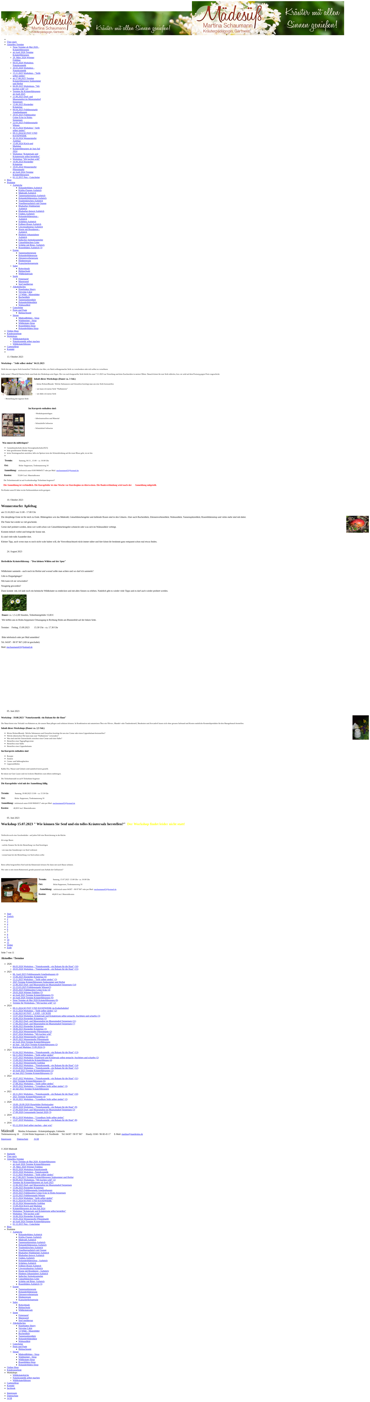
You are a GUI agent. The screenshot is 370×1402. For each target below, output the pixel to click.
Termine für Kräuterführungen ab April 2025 (33, 1182)
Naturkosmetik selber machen (26, 341)
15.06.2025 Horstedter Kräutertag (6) (30, 977)
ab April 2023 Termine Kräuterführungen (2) (33, 1070)
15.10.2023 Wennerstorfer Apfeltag (29, 1063)
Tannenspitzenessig (27, 253)
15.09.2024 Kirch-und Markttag (27, 1206)
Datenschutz (22, 1139)
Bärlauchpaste (24, 313)
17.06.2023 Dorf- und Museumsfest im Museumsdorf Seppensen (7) (44, 1023)
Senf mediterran (25, 284)
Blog (9, 180)
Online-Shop (13, 331)
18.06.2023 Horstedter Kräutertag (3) (30, 1029)
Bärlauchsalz (24, 271)
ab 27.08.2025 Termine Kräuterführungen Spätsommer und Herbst (27, 81)
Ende (9, 947)
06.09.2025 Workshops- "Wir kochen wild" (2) (26, 87)
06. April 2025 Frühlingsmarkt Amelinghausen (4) (35, 974)
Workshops (12, 336)
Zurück (10, 916)
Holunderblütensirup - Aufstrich (33, 1260)
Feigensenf (23, 279)
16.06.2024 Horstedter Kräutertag (28, 1216)
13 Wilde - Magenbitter (29, 294)
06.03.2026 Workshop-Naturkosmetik (23, 64)
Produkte (11, 182)
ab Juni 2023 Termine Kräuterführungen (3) (33, 1073)
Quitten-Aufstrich (26, 214)
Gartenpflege (13, 346)
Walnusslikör (24, 305)
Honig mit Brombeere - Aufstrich (33, 1271)
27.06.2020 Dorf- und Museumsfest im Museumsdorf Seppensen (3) (44, 1109)
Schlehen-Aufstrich (27, 221)
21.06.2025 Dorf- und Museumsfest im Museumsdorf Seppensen (27, 99)
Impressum (6, 1139)
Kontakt (10, 349)
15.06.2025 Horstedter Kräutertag (28, 1187)
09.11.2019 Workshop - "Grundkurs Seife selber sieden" (38, 1117)
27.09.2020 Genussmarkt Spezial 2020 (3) (32, 1112)
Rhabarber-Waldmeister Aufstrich (33, 1253)
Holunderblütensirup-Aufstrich (32, 198)
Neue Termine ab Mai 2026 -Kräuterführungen (26, 48)
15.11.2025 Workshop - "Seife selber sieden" (33, 1174)
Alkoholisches (19, 286)
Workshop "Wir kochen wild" (26, 159)
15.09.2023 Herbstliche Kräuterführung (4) (32, 1060)
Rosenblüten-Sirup (27, 326)
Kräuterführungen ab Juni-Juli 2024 (29, 1208)
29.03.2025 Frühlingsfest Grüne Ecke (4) (31, 990)
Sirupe (16, 315)
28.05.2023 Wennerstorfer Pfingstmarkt (31, 1039)
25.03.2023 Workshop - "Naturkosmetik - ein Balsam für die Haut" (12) (45, 1068)
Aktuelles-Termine (15, 44)
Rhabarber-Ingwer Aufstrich (31, 211)
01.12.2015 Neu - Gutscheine (26, 177)
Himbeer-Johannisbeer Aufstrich (33, 1273)
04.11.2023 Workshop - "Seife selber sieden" (33, 1055)
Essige (16, 250)
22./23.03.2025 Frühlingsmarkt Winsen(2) (32, 987)
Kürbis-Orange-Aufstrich (29, 190)
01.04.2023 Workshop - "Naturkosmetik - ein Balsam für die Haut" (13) (45, 1052)
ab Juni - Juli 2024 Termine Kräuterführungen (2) (35, 1044)
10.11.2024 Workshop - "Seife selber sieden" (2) (35, 1010)
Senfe (15, 276)
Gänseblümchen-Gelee (28, 242)
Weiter (10, 945)
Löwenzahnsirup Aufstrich (30, 227)
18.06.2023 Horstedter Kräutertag (28, 1026)
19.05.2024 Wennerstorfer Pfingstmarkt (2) (32, 1031)
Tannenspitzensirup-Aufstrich (31, 195)
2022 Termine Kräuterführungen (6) (29, 1081)
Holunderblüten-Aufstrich (30, 187)
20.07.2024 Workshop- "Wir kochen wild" (32, 1034)
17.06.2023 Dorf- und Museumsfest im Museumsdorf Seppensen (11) (44, 1021)
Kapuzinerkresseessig (28, 263)
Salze (15, 266)
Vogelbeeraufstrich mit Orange (32, 203)
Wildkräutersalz (25, 273)
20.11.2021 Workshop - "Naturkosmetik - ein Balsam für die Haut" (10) (45, 1094)
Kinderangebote (14, 333)
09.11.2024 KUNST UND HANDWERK (25, 134)
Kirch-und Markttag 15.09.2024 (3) (29, 1047)
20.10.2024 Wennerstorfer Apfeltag (29, 1203)
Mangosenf (23, 281)
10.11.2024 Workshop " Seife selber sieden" (33, 1198)
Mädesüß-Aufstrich (27, 193)
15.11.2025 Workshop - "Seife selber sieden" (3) (35, 979)
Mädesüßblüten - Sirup (28, 318)
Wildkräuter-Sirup (26, 323)
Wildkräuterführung (22, 344)
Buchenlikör (24, 297)
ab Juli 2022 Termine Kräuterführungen (31, 1089)
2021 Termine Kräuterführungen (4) (29, 1096)
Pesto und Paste (20, 310)
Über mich (12, 42)
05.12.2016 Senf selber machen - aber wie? (32, 1125)
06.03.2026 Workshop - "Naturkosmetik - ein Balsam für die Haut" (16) (45, 966)
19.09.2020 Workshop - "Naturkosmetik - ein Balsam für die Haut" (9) (45, 1107)
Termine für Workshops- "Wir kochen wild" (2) (34, 1003)
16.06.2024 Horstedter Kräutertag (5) (30, 1018)
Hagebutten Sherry (27, 289)
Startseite (11, 1154)
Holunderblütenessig (27, 255)
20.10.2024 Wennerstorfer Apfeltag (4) (30, 1037)
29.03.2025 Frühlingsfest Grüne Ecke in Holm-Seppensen (24, 117)
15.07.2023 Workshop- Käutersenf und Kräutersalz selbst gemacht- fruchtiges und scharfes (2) (56, 1057)
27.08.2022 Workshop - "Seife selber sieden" (33, 1083)
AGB (36, 1139)
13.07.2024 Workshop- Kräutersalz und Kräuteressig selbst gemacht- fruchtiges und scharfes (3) (56, 1016)
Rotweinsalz (24, 268)
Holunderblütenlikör (27, 302)
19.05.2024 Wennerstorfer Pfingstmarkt (31, 1219)
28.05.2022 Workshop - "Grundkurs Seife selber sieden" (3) (40, 1086)
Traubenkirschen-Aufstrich (30, 201)
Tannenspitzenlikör (27, 299)
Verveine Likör (25, 292)
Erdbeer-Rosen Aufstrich (29, 224)
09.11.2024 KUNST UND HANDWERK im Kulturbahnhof (41, 1008)
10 (8, 940)
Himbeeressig (24, 260)
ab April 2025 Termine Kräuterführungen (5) (33, 995)
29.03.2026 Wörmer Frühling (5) (28, 992)
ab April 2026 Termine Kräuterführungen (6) (33, 997)
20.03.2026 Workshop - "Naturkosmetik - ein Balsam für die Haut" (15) (45, 969)
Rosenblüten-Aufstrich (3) (30, 247)
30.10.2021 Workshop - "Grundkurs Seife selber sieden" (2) (40, 1099)
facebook (11, 1388)
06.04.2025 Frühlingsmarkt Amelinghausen (25, 110)
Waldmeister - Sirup (27, 320)
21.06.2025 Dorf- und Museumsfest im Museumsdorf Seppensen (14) (44, 984)
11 (8, 942)
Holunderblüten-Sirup (28, 328)
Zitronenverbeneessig (28, 258)
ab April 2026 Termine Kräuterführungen (23, 53)
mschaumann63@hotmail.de (67, 470)
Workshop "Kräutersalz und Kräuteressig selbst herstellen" (26, 155)
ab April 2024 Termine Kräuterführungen (23, 173)
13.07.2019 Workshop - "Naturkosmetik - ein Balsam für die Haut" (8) (45, 1120)
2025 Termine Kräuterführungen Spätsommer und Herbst (39, 982)
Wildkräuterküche (21, 339)
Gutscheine (18, 307)
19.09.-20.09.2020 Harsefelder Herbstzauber (33, 1104)
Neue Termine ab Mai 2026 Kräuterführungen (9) (35, 1000)
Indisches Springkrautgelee (30, 240)
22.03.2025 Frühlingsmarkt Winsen (29, 1195)
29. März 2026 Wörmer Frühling (28, 1167)
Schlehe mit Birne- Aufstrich (31, 245)
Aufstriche (17, 185)
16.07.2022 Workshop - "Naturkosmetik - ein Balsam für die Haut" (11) (45, 1078)
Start (9, 914)
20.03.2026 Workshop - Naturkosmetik (23, 69)
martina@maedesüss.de (132, 1134)
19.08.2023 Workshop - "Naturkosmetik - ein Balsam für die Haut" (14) (45, 1065)
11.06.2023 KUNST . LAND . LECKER (32, 1013)
